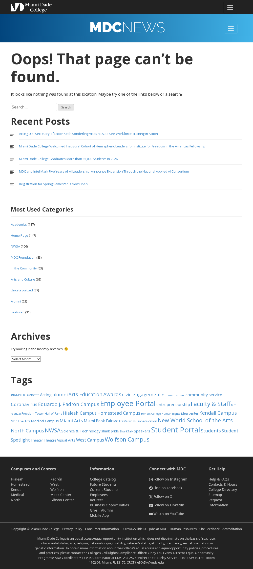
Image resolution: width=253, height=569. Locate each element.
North (16, 500)
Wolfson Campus (127, 439)
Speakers (142, 430)
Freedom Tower (32, 413)
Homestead (20, 484)
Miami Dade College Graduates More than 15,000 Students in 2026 (68, 159)
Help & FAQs (219, 479)
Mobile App (99, 515)
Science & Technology (81, 430)
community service (204, 394)
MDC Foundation (23, 257)
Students (211, 430)
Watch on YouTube (168, 513)
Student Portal (175, 430)
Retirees (97, 500)
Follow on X (162, 496)
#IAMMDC (18, 394)
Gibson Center (62, 500)
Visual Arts (66, 440)
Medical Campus (45, 420)
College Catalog (103, 479)
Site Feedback (209, 529)
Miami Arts (71, 421)
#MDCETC (33, 395)
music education (145, 421)
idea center (189, 413)
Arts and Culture (23, 279)
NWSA (15, 246)
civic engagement (141, 394)
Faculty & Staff (210, 404)
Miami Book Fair (98, 421)
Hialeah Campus (80, 413)
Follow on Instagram (170, 479)
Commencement (173, 395)
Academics (19, 224)
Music (128, 421)
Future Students (103, 484)
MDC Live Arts (20, 421)
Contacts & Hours (223, 484)
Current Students (104, 489)
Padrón (56, 479)
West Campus (90, 440)
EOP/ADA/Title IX (134, 529)
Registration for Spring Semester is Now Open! (53, 184)
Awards (112, 394)
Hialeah (17, 479)
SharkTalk (126, 431)
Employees (99, 494)
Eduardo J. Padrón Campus (68, 404)
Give (93, 510)
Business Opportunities (109, 505)
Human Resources (183, 529)
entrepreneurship (173, 404)
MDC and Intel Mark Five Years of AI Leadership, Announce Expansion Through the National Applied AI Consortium (104, 171)
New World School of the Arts (195, 420)
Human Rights (171, 413)
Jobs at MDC (158, 529)
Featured (17, 312)
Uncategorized (22, 290)
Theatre (50, 440)
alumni (60, 394)
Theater (37, 440)
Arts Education (85, 394)
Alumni (16, 301)
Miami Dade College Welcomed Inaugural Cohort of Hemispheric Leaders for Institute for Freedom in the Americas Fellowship (112, 146)
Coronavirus (24, 404)
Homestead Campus (118, 413)
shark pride (110, 431)
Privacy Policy (72, 529)
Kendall (17, 489)
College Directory (223, 489)
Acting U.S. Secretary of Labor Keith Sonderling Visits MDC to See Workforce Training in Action (88, 133)
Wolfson (57, 489)
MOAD (118, 421)
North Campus (27, 430)
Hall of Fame (53, 413)
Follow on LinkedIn (168, 505)
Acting (46, 394)
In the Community (24, 268)
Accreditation (232, 529)
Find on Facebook (167, 487)
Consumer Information (102, 529)
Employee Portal (128, 403)
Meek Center (60, 494)
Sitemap (215, 494)
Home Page (19, 235)
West (54, 484)
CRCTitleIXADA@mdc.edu (145, 562)
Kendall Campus (218, 412)
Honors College (151, 413)
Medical (17, 494)
